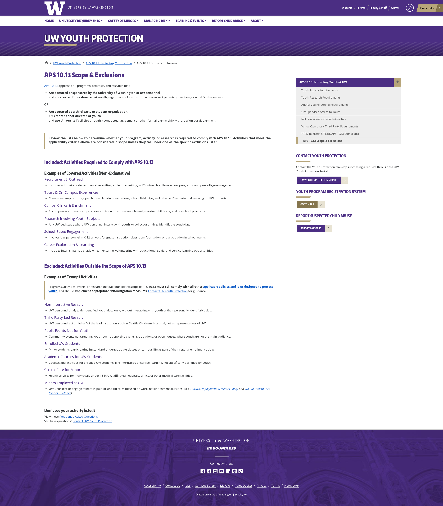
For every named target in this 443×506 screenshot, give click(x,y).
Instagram (215, 471)
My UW (225, 485)
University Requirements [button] (79, 21)
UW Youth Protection (46, 62)
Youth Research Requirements (321, 97)
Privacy (261, 485)
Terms (275, 485)
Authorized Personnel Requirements (325, 105)
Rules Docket (243, 485)
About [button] (256, 21)
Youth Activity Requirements (319, 90)
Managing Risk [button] (156, 21)
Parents (361, 8)
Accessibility (152, 485)
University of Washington (55, 8)
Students (347, 8)
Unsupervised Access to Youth (320, 112)
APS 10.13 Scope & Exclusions (322, 141)
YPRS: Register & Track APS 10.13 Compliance (330, 134)
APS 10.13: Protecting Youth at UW (109, 63)
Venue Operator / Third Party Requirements (329, 126)
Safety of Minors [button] (122, 21)
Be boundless (221, 449)
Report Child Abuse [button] (227, 21)
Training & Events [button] (190, 21)
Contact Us (172, 485)
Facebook (202, 471)
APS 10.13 (51, 86)
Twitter (208, 471)
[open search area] (410, 8)
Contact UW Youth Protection (168, 291)
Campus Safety (205, 485)
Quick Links (427, 8)
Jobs (188, 485)
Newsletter (291, 485)
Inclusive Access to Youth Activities (323, 119)
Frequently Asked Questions (78, 416)
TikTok (240, 471)
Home (49, 21)
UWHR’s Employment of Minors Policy (213, 389)
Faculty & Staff (378, 8)
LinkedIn (228, 471)
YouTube (221, 471)
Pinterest (234, 471)
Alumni (395, 8)
